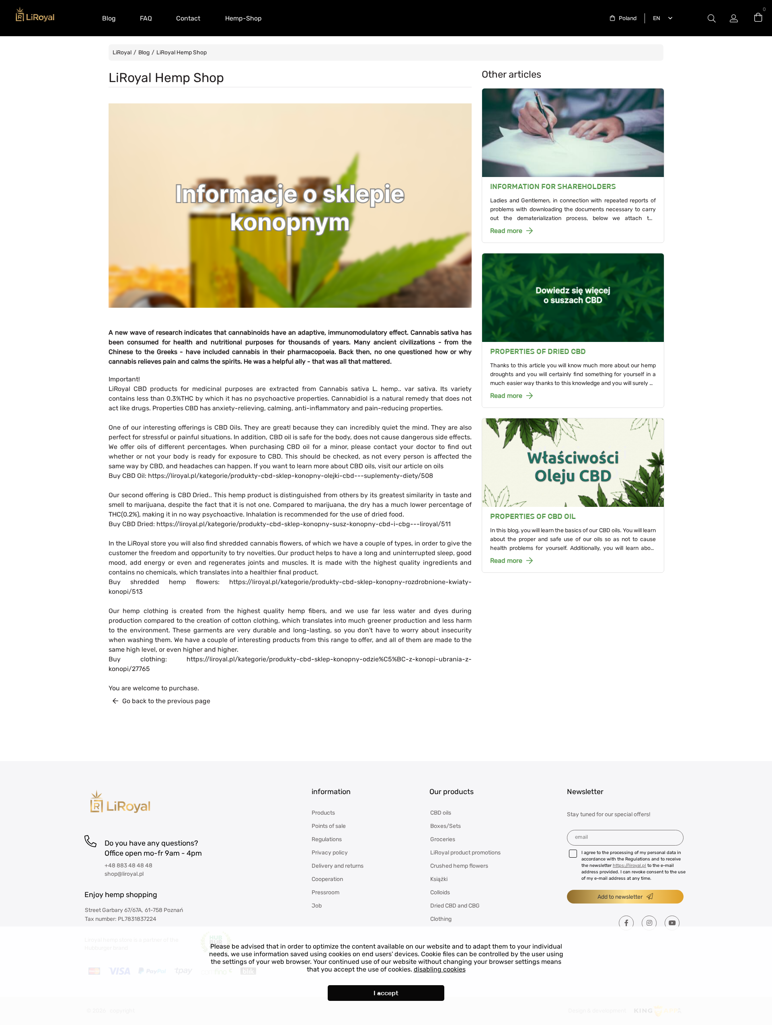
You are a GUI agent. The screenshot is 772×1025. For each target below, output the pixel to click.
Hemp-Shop (243, 18)
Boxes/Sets (445, 826)
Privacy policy (330, 852)
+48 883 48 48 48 (128, 865)
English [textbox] (655, 18)
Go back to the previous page (166, 701)
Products (323, 812)
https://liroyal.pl (629, 865)
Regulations (327, 839)
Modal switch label (712, 18)
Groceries (442, 839)
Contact (188, 18)
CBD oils (440, 812)
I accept (386, 993)
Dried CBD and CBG (455, 905)
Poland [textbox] (627, 18)
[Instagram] (649, 923)
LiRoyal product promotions (465, 852)
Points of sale (329, 826)
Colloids (440, 892)
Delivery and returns (337, 865)
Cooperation (327, 879)
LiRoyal (122, 52)
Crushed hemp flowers (459, 865)
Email (581, 837)
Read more (506, 231)
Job (317, 905)
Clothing (441, 919)
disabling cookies (440, 969)
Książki (439, 879)
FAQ (146, 18)
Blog (109, 18)
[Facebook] (626, 923)
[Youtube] (672, 923)
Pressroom (325, 892)
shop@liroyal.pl (124, 874)
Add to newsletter (620, 896)
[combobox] (623, 18)
